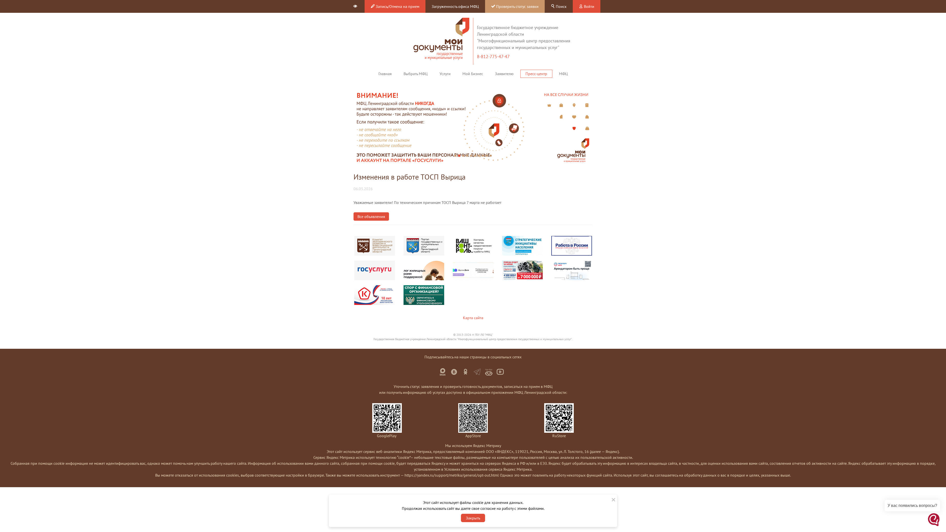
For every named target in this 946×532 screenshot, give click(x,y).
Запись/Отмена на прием (397, 6)
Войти (588, 6)
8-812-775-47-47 (494, 56)
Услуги (445, 73)
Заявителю (504, 73)
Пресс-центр (536, 73)
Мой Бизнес (472, 73)
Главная (385, 73)
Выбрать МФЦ (416, 73)
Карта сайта (473, 317)
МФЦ (563, 73)
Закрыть (473, 517)
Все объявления (371, 216)
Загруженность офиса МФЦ (455, 6)
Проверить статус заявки (517, 6)
